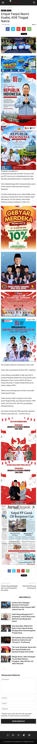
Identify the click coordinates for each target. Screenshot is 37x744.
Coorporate (4, 607)
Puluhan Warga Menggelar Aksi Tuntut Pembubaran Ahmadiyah (9, 588)
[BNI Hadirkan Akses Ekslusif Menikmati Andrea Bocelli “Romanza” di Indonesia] (6, 640)
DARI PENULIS (24, 597)
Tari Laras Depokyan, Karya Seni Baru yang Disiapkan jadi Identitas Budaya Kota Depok (24, 649)
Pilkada (9, 10)
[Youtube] (29, 735)
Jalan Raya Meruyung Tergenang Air (29, 587)
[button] (34, 2)
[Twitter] (24, 735)
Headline (10, 7)
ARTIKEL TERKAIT (9, 597)
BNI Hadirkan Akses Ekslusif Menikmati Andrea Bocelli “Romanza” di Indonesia (22, 640)
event (3, 642)
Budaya (3, 652)
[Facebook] (8, 735)
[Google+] (13, 735)
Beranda (3, 7)
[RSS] (19, 735)
